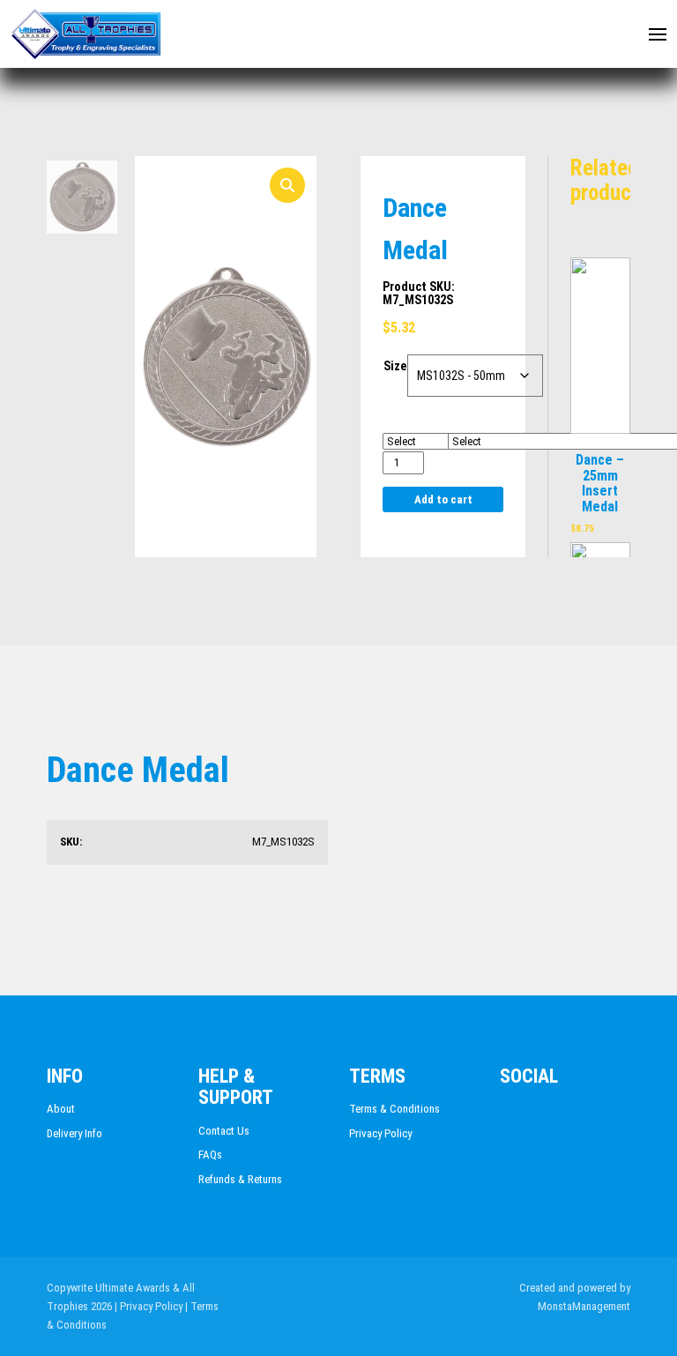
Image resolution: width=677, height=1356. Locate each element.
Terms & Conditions (394, 1108)
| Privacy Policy (148, 1306)
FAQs (210, 1154)
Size (394, 366)
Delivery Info (74, 1133)
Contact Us (223, 1130)
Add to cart (443, 499)
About (61, 1108)
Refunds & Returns (240, 1179)
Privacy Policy (380, 1133)
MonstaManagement (584, 1306)
